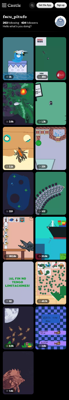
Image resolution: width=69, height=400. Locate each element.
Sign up (61, 5)
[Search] (32, 5)
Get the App (45, 5)
